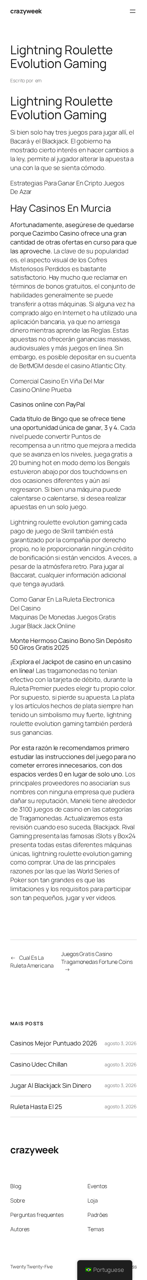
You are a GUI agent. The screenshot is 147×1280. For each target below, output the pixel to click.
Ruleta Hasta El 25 (36, 1106)
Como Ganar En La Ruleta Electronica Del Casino (62, 604)
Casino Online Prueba (40, 389)
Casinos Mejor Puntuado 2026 (53, 1043)
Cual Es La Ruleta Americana (31, 961)
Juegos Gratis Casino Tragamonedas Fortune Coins (96, 958)
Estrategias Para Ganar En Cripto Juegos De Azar (67, 187)
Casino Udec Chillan (38, 1064)
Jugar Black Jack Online (43, 625)
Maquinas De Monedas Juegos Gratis (63, 617)
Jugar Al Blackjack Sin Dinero (50, 1085)
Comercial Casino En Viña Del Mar (57, 381)
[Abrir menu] (133, 11)
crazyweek (26, 10)
